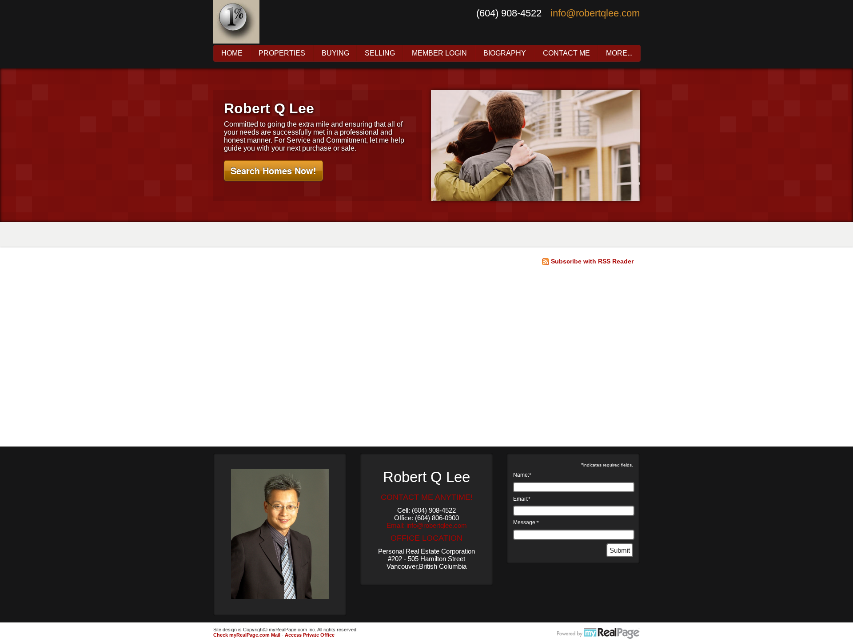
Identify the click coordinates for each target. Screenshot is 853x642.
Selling (380, 53)
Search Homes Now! (273, 170)
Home (232, 53)
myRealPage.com (598, 633)
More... (619, 53)
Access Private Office (310, 635)
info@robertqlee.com (595, 13)
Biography (504, 53)
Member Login (439, 53)
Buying (335, 53)
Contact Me (566, 53)
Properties (282, 53)
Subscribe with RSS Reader (591, 261)
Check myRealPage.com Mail (246, 635)
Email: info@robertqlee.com (427, 525)
